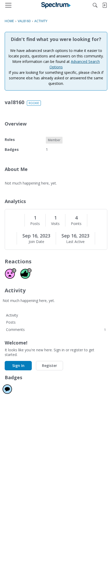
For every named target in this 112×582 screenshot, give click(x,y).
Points (76, 223)
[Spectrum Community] (56, 5)
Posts (35, 223)
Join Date (36, 241)
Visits (55, 223)
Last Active (75, 241)
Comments (56, 329)
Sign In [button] (18, 365)
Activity (12, 315)
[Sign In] (104, 5)
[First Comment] (7, 389)
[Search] (95, 5)
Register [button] (49, 365)
